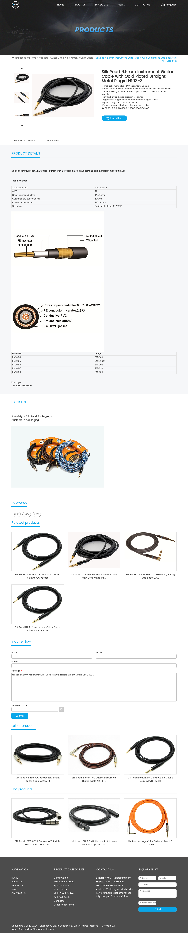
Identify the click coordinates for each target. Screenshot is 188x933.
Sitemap (106, 926)
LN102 (36, 514)
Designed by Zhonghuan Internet (36, 929)
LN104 (26, 514)
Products (43, 58)
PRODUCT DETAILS (24, 140)
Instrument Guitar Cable (80, 58)
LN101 (16, 514)
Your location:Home (25, 58)
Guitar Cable (57, 58)
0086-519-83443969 (116, 108)
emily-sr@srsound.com (118, 878)
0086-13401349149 (139, 108)
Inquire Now (116, 118)
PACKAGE (53, 140)
